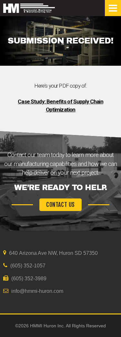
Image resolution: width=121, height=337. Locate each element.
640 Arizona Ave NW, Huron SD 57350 (53, 253)
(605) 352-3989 (28, 278)
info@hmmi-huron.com (36, 291)
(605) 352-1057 (27, 265)
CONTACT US (60, 204)
